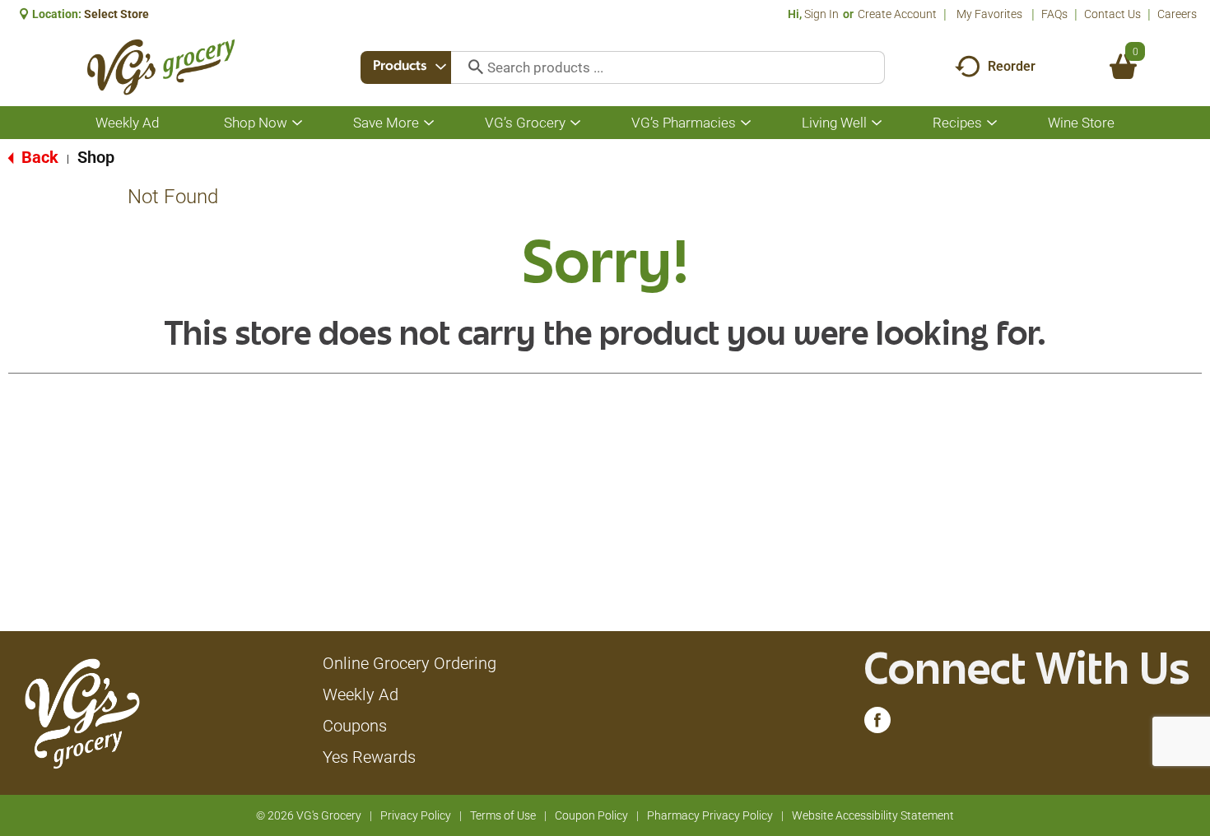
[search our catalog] (470, 67)
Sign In (821, 14)
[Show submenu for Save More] (429, 123)
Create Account (897, 14)
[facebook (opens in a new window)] (877, 724)
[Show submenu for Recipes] (992, 123)
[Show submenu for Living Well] (877, 123)
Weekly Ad (360, 694)
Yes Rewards (369, 757)
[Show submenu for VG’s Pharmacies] (746, 123)
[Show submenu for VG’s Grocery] (575, 123)
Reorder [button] (1011, 66)
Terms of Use (503, 815)
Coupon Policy (591, 815)
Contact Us (1112, 14)
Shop (95, 157)
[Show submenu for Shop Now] (297, 123)
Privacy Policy (415, 815)
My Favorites (989, 14)
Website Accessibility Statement (873, 815)
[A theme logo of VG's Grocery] (161, 67)
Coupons (355, 726)
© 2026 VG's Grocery (308, 815)
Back (37, 157)
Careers (1177, 14)
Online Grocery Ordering (409, 663)
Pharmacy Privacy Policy (710, 815)
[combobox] (406, 67)
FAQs (1054, 14)
